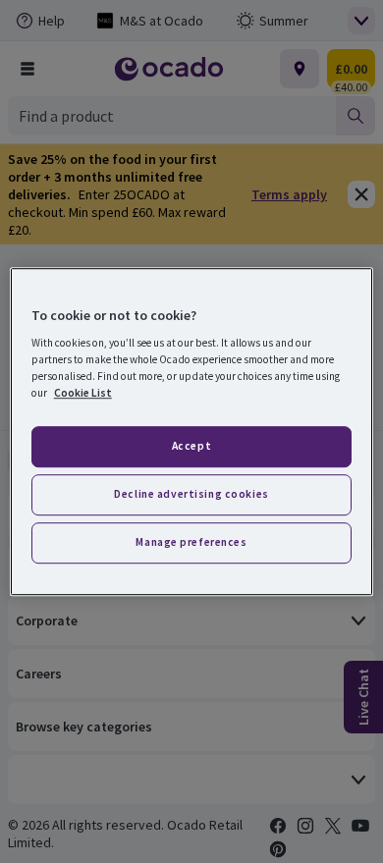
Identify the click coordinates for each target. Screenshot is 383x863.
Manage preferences (191, 542)
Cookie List (83, 393)
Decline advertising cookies (191, 494)
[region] (192, 432)
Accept (191, 447)
